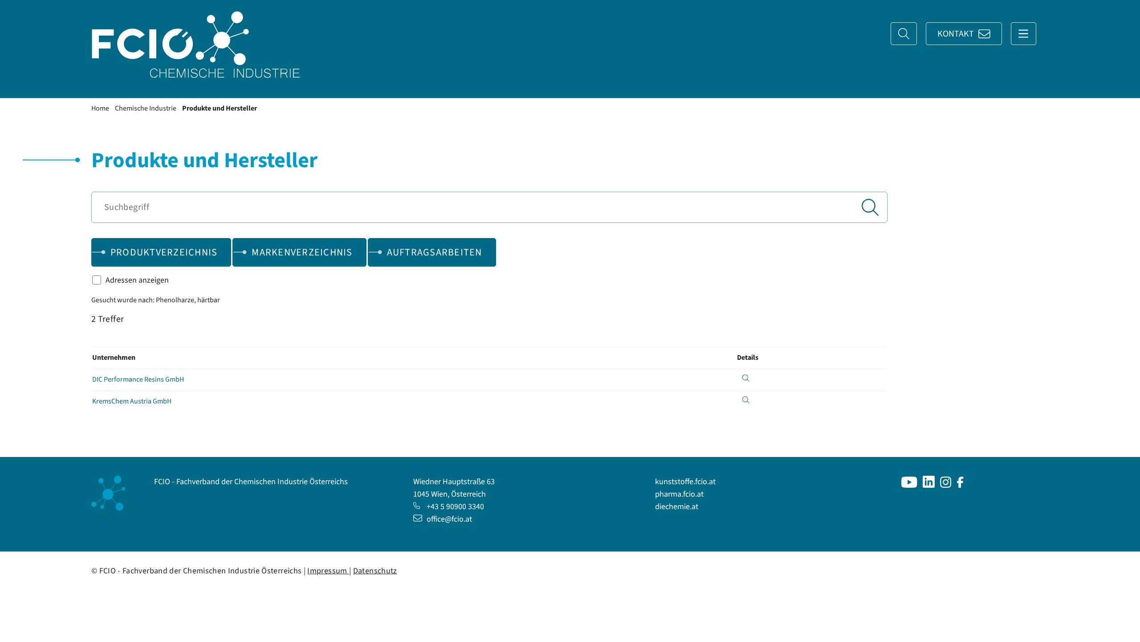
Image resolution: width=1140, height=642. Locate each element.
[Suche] (904, 33)
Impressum (328, 570)
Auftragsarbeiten (434, 252)
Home (100, 108)
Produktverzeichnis (164, 252)
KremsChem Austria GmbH (131, 401)
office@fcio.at (449, 519)
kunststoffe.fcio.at (685, 481)
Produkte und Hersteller (219, 108)
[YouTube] (909, 485)
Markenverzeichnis (302, 252)
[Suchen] (870, 207)
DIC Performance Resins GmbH (138, 379)
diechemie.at (676, 506)
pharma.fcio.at (679, 494)
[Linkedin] (929, 485)
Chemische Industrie (145, 108)
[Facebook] (960, 485)
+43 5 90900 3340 (455, 506)
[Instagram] (946, 485)
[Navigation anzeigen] (1023, 33)
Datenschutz (375, 570)
